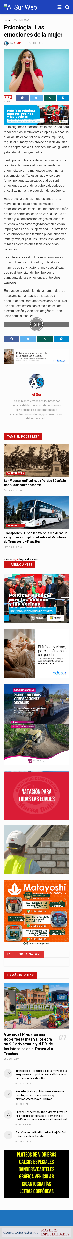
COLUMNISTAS (21, 20)
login (16, 559)
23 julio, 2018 (36, 43)
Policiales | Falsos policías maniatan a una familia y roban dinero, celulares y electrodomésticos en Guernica (40, 1095)
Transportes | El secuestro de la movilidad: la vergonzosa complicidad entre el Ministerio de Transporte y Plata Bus (35, 537)
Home (7, 20)
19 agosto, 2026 (14, 547)
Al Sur (17, 43)
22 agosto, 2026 (14, 490)
